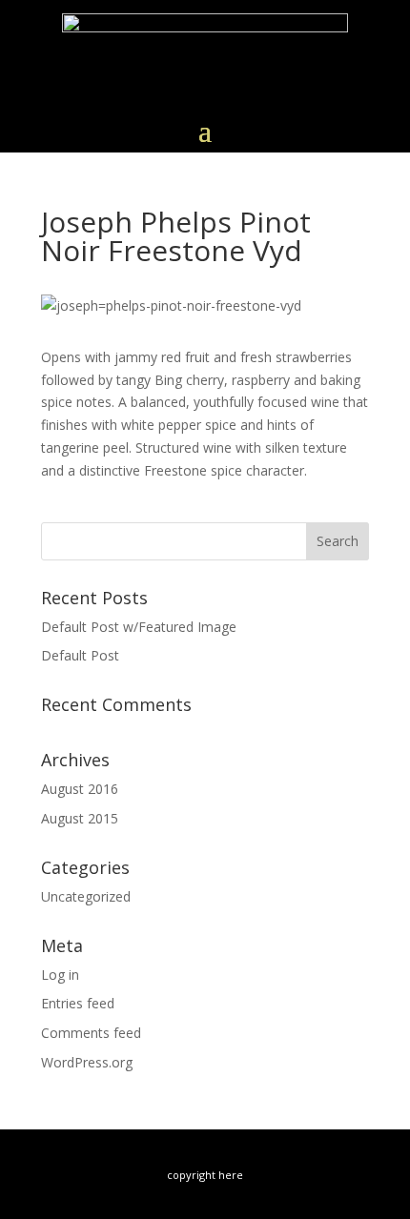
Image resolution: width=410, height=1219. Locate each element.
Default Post (80, 655)
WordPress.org (87, 1062)
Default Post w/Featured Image (138, 627)
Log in (60, 974)
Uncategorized (86, 896)
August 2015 (79, 818)
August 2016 (79, 789)
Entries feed (77, 1003)
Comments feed (91, 1033)
